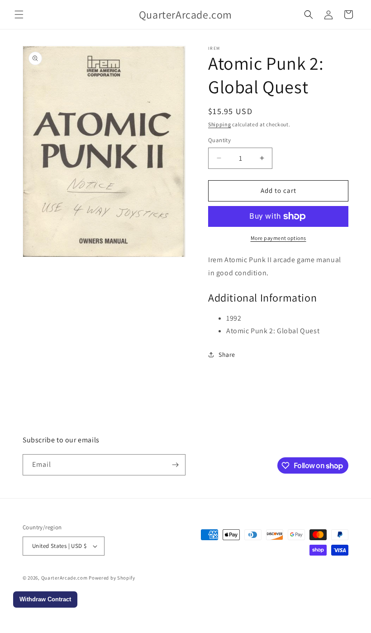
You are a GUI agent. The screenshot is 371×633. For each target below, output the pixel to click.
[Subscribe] (175, 464)
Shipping (219, 124)
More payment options (278, 238)
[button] (19, 14)
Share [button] (227, 354)
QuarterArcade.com (64, 578)
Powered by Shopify (112, 578)
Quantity (219, 140)
